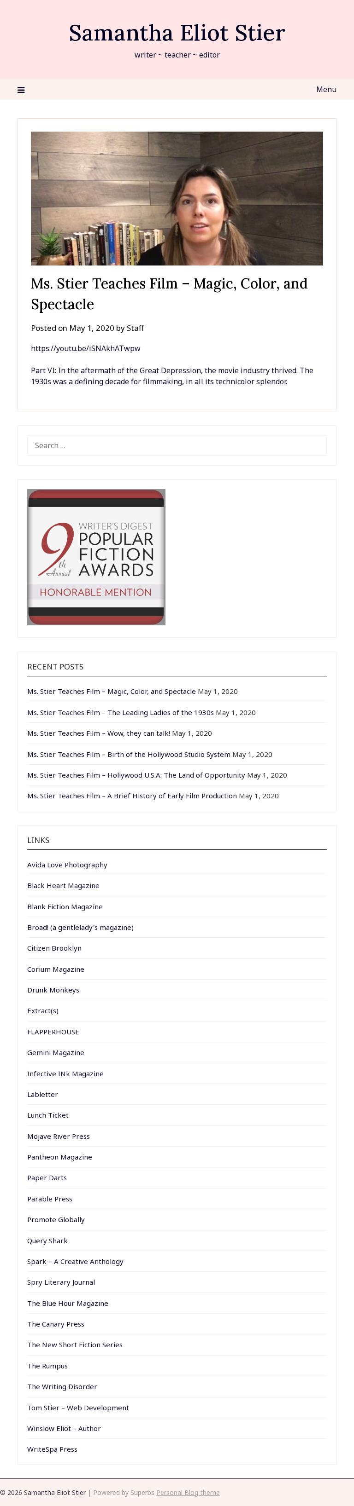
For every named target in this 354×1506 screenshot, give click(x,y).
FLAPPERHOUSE (53, 1031)
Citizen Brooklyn (54, 947)
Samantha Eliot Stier (177, 32)
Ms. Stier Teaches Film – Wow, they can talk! (98, 733)
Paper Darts (47, 1177)
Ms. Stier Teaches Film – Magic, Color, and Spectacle (111, 691)
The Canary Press (55, 1323)
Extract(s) (43, 1010)
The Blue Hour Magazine (67, 1303)
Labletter (42, 1094)
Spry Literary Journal (61, 1282)
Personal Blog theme (188, 1492)
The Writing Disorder (62, 1386)
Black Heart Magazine (63, 885)
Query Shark (47, 1240)
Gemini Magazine (55, 1052)
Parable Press (49, 1198)
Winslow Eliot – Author (64, 1428)
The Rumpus (47, 1365)
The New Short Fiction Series (75, 1344)
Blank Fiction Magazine (65, 906)
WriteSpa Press (52, 1449)
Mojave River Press (58, 1136)
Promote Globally (56, 1219)
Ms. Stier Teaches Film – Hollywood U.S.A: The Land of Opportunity (136, 774)
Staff (135, 328)
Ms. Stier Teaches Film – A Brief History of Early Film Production (132, 795)
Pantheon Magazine (59, 1156)
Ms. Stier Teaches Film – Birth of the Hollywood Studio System (128, 754)
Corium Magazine (55, 969)
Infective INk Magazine (65, 1073)
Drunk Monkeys (53, 989)
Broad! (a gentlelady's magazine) (80, 927)
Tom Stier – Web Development (78, 1407)
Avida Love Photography (67, 864)
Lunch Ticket (48, 1114)
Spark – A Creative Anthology (75, 1261)
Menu (326, 89)
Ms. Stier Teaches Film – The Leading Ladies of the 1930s (120, 712)
